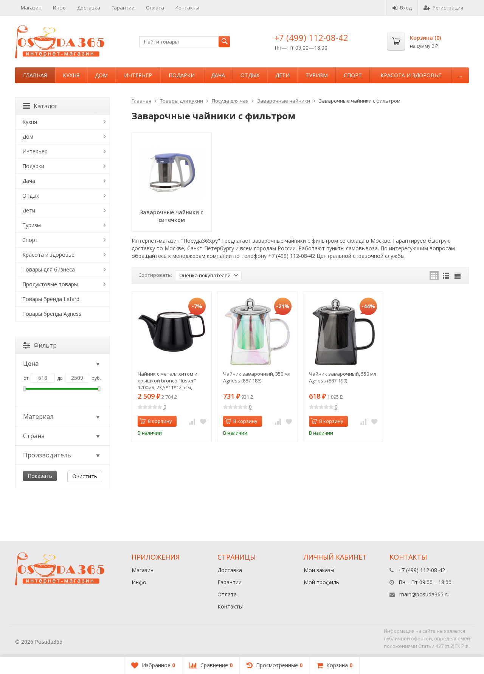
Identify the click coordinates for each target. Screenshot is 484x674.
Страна (34, 436)
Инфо (59, 7)
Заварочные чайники (283, 100)
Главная (35, 75)
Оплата (155, 7)
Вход (406, 7)
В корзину (160, 421)
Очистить (84, 476)
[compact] (457, 275)
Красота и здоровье (410, 75)
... (460, 75)
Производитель (47, 455)
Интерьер (138, 75)
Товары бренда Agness (51, 313)
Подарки (182, 75)
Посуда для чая (230, 100)
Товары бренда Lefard (50, 299)
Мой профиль (321, 582)
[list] (445, 275)
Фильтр (45, 345)
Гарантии (123, 7)
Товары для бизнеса (48, 269)
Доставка (88, 7)
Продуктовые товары (50, 284)
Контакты (187, 7)
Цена (31, 363)
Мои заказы (319, 570)
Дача (218, 75)
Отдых (249, 75)
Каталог (45, 106)
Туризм (317, 75)
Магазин (31, 7)
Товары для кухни (181, 100)
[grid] (434, 275)
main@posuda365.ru (424, 594)
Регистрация (448, 7)
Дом (101, 75)
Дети (282, 75)
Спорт (353, 75)
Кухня (71, 75)
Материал (38, 416)
